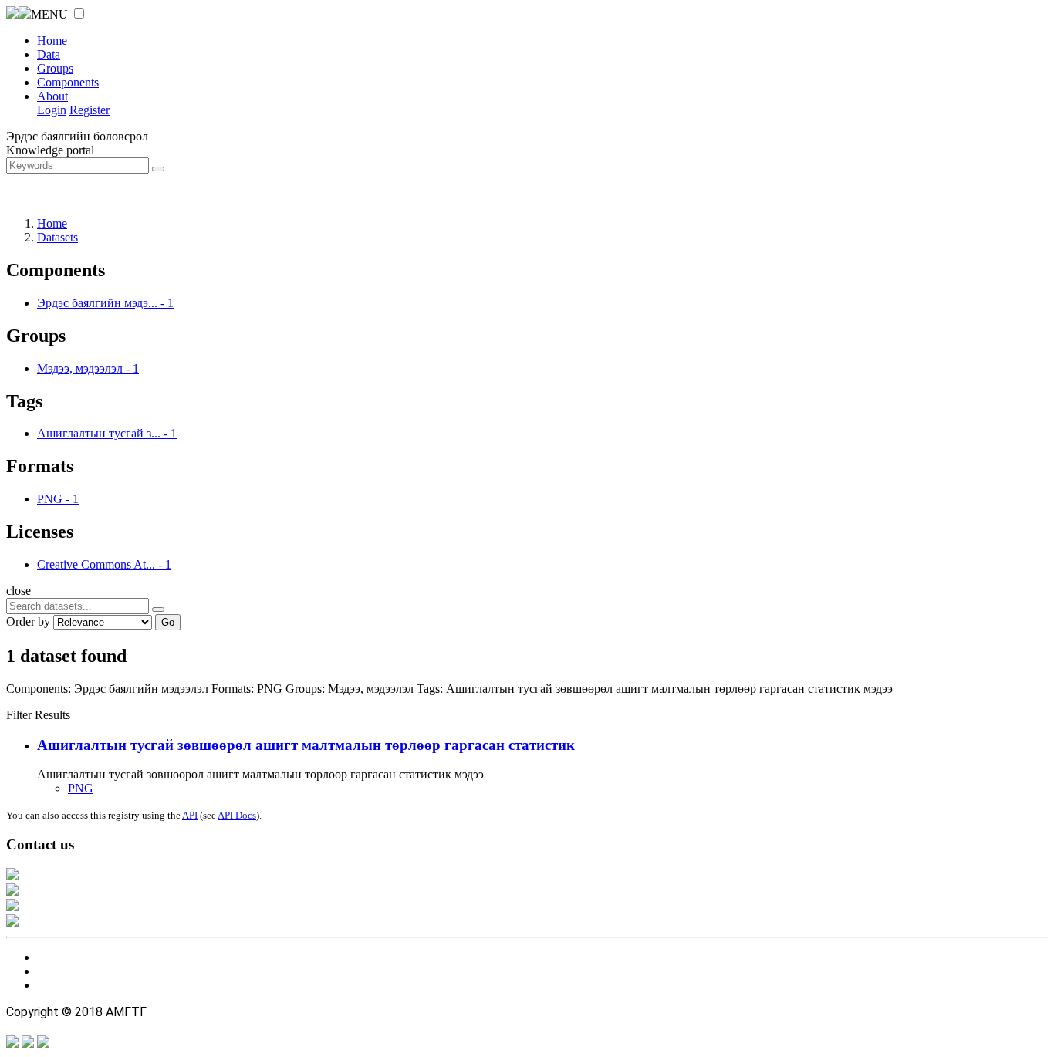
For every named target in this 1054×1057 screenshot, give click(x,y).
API (190, 815)
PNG (80, 788)
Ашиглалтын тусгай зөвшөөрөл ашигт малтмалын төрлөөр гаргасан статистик (306, 745)
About (52, 96)
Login (51, 110)
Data (48, 54)
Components (68, 82)
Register (89, 110)
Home (52, 40)
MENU (49, 14)
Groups (55, 68)
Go (167, 622)
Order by (28, 621)
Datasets (57, 237)
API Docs (237, 815)
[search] (158, 609)
